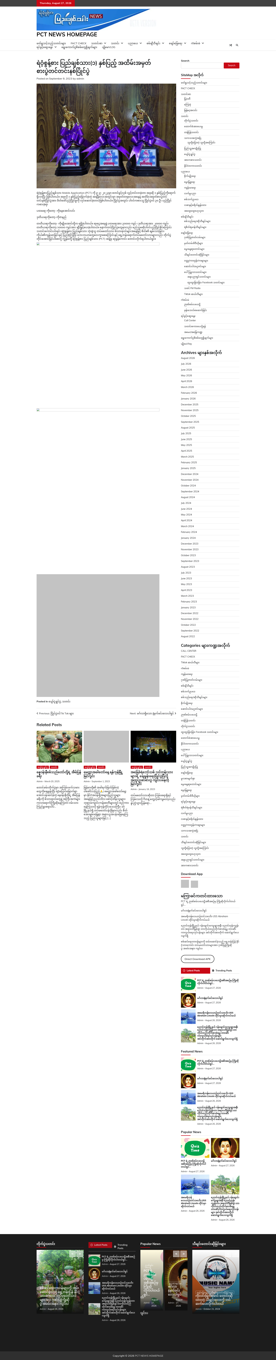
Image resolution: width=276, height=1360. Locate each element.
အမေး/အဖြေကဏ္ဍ (193, 332)
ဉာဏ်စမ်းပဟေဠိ (192, 304)
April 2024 (186, 520)
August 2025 (188, 427)
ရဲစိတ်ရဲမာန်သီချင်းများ (195, 227)
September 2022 (190, 630)
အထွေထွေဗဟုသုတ (194, 210)
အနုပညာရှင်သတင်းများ (199, 276)
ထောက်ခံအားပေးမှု (193, 126)
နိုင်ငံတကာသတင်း (193, 165)
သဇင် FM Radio (192, 288)
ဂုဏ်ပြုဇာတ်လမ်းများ (194, 237)
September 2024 (190, 491)
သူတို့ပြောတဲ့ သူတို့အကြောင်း (201, 142)
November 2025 (190, 410)
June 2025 (186, 439)
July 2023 (186, 572)
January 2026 (188, 398)
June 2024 (186, 508)
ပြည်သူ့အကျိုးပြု (192, 148)
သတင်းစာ (186, 94)
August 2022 (188, 636)
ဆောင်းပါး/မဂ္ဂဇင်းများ (195, 266)
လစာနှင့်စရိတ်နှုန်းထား (195, 205)
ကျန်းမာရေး (190, 187)
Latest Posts (193, 970)
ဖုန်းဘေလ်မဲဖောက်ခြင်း (195, 310)
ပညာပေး (133, 43)
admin (80, 78)
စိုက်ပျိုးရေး (190, 176)
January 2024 (188, 538)
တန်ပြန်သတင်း (191, 132)
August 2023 (188, 566)
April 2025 (186, 450)
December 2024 (189, 474)
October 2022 (188, 625)
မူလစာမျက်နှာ (188, 778)
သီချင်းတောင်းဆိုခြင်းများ (196, 254)
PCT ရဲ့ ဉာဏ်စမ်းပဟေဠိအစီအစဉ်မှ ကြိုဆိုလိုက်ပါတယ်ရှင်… (193, 1164)
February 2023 (189, 601)
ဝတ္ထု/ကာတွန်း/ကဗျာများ (196, 260)
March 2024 (187, 526)
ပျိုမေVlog (108, 47)
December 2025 (189, 404)
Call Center (190, 320)
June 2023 (186, 578)
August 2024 (188, 497)
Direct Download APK (198, 959)
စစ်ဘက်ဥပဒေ (191, 199)
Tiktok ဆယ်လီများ (193, 294)
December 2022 (189, 613)
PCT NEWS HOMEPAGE (67, 34)
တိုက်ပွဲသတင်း (191, 120)
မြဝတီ (187, 98)
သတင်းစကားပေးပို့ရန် (195, 326)
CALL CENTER (188, 651)
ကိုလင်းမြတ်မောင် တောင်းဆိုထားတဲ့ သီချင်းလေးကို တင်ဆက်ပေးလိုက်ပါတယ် (214, 1300)
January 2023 (188, 607)
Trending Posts (224, 970)
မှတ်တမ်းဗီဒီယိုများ (193, 243)
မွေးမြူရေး (189, 181)
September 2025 (190, 422)
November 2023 (190, 549)
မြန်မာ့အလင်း (190, 110)
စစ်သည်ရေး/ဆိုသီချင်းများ (197, 221)
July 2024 (186, 503)
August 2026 (188, 358)
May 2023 (186, 584)
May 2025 (186, 445)
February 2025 (189, 462)
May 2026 (186, 375)
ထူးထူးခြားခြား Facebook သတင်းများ (206, 282)
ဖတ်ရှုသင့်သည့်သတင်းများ (194, 82)
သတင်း (66, 742)
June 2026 (186, 369)
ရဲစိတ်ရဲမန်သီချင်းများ (191, 807)
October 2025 (188, 416)
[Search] (237, 45)
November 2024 (190, 479)
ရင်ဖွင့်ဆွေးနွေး (45, 47)
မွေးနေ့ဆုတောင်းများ (194, 249)
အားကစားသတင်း (193, 159)
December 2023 (189, 543)
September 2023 (190, 561)
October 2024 (188, 485)
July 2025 (186, 433)
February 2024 (189, 532)
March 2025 (187, 456)
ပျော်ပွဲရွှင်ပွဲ (55, 742)
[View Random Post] (230, 45)
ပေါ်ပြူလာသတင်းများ (195, 272)
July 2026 (186, 363)
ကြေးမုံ (187, 104)
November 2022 (190, 619)
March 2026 (187, 387)
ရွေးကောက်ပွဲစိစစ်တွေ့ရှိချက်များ (79, 47)
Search (185, 60)
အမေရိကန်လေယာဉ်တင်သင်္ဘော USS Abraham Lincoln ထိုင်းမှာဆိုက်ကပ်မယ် (216, 1014)
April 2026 (186, 381)
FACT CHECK (188, 88)
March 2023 (187, 595)
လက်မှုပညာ (190, 193)
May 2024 (186, 514)
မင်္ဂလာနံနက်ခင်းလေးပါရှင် (194, 910)
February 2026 (189, 392)
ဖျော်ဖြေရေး (175, 43)
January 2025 (188, 468)
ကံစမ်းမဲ (195, 43)
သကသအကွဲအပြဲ (192, 138)
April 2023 (186, 590)
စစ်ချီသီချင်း (153, 43)
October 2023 (188, 555)
